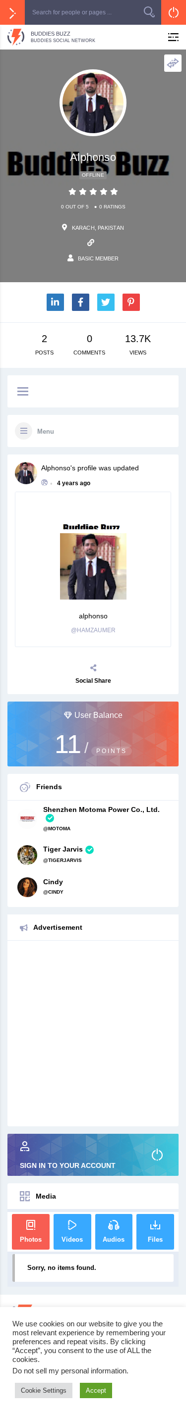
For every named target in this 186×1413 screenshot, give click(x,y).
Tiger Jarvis (63, 849)
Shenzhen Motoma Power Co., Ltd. (101, 809)
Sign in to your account (68, 1165)
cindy (53, 882)
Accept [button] (96, 1390)
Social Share (93, 680)
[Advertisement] (93, 1033)
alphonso (55, 468)
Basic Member (98, 258)
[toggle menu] (22, 392)
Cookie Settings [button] (43, 1390)
